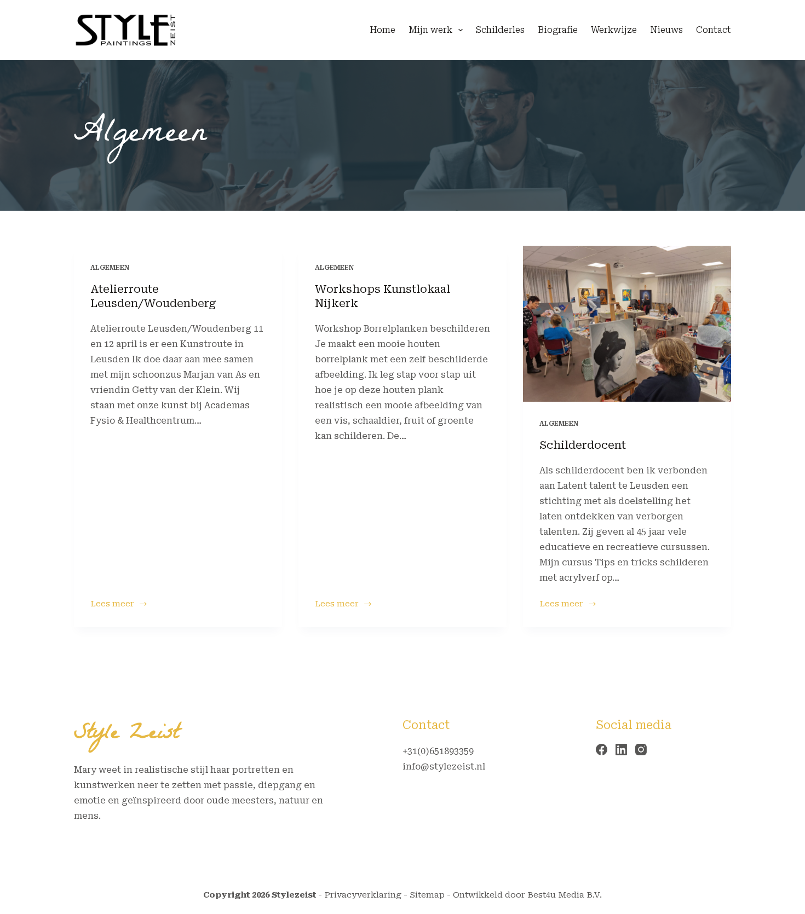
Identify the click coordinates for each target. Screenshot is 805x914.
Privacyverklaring (362, 895)
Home (382, 30)
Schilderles (500, 30)
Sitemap (427, 895)
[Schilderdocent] (627, 324)
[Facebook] (601, 749)
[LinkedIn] (621, 749)
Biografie (558, 30)
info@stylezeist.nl (444, 766)
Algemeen (109, 267)
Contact (713, 30)
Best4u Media (555, 895)
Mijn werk (430, 30)
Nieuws (666, 30)
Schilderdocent (582, 445)
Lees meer (119, 605)
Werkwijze (614, 30)
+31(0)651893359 (438, 751)
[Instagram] (641, 749)
